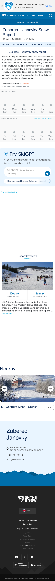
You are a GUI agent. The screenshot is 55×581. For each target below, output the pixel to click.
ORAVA (6, 39)
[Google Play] (21, 564)
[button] (51, 16)
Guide (6, 44)
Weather (11, 15)
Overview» (27, 258)
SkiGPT (41, 15)
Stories (31, 15)
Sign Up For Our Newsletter (27, 528)
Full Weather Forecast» (44, 118)
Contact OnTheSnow (27, 520)
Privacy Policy (27, 536)
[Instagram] (32, 557)
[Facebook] (40, 557)
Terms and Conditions (27, 539)
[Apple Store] (36, 564)
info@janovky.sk (15, 459)
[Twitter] (24, 557)
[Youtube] (17, 557)
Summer (31, 22)
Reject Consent (27, 548)
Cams (49, 44)
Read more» (8, 313)
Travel (21, 15)
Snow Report (20, 44)
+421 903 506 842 (14, 455)
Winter (20, 22)
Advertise (27, 524)
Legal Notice (27, 533)
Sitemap (27, 542)
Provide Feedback (8, 192)
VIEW (48, 407)
